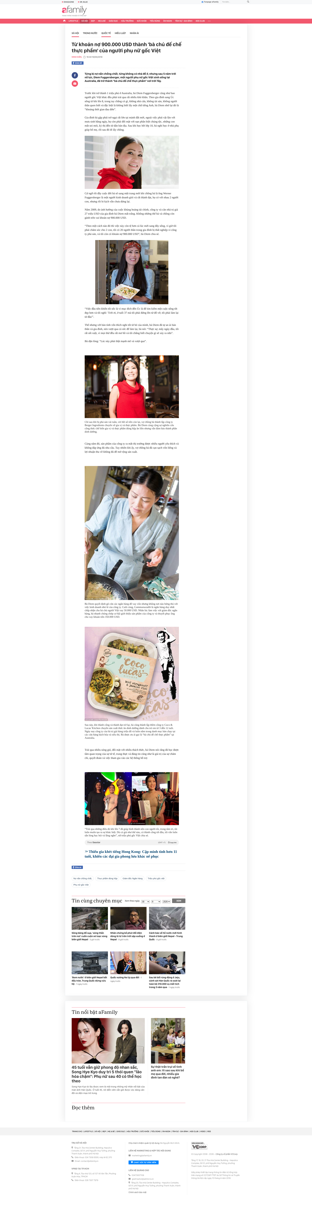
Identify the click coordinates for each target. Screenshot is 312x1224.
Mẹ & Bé (102, 21)
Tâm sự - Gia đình (183, 21)
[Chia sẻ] (75, 75)
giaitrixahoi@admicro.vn (143, 1179)
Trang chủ (77, 1131)
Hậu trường (127, 21)
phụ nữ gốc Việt (81, 885)
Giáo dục (113, 21)
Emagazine (69, 2)
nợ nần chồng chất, (82, 878)
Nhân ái (134, 33)
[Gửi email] (75, 83)
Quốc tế (106, 33)
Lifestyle (73, 21)
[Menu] (209, 21)
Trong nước (90, 33)
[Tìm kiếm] (248, 2)
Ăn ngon (167, 21)
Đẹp (93, 21)
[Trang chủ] (64, 21)
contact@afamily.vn (89, 1161)
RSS (209, 1131)
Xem (178, 900)
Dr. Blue (84, 2)
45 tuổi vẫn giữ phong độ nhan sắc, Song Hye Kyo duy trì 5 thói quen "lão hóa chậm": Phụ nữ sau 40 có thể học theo (107, 1074)
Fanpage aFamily (211, 2)
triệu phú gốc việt (156, 878)
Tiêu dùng (155, 21)
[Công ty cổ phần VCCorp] (199, 1146)
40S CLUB (200, 21)
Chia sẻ (78, 63)
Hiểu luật (120, 33)
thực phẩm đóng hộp (107, 878)
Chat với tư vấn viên (145, 1162)
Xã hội (84, 21)
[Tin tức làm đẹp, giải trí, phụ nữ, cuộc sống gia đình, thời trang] (74, 11)
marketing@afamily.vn (142, 1155)
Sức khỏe (142, 21)
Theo (131, 842)
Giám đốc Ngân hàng (133, 878)
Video (203, 1131)
